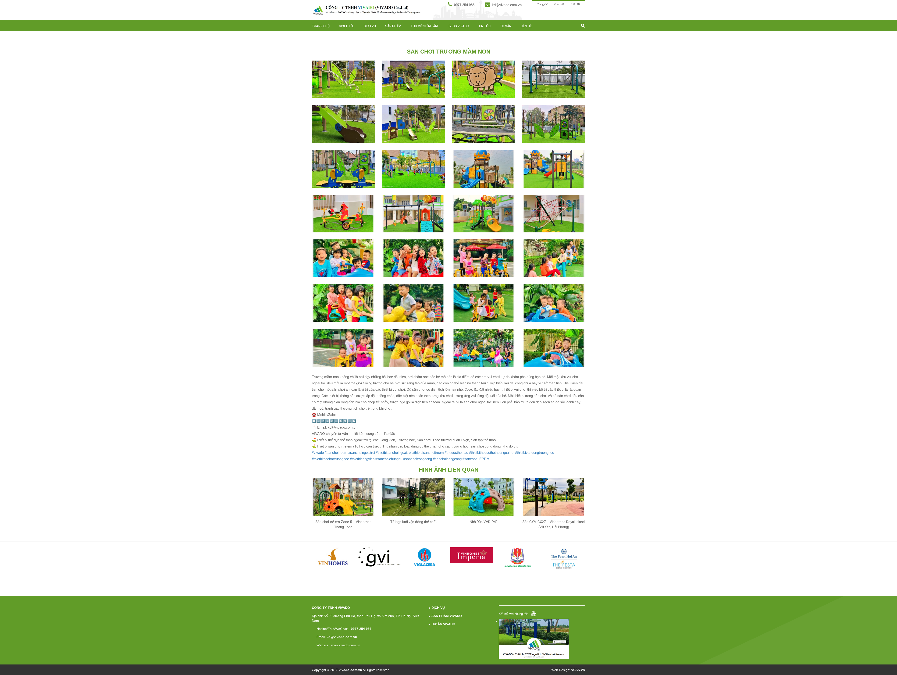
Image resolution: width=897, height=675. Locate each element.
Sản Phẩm (393, 26)
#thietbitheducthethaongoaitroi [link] (491, 453)
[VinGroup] (333, 557)
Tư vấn (505, 26)
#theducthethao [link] (456, 453)
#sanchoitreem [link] (336, 453)
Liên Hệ (575, 4)
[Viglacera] (425, 558)
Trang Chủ (321, 26)
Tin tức (484, 26)
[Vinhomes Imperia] (471, 555)
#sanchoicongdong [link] (417, 459)
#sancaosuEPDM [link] (476, 459)
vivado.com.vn (350, 670)
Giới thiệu (559, 4)
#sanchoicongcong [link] (447, 459)
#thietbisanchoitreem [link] (428, 453)
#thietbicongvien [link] (362, 459)
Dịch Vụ (370, 26)
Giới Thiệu (346, 26)
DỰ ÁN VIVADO (443, 624)
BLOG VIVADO (459, 26)
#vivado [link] (318, 453)
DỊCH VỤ (438, 608)
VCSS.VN (578, 670)
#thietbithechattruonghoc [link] (330, 459)
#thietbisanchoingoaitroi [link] (393, 453)
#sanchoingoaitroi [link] (361, 453)
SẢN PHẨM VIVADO (446, 616)
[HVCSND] (518, 557)
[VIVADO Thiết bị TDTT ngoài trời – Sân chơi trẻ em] (367, 10)
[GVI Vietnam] (379, 557)
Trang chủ (542, 4)
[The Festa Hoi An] (564, 558)
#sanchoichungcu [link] (388, 459)
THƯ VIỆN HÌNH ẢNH (425, 26)
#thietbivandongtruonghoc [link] (534, 453)
